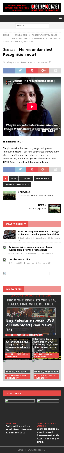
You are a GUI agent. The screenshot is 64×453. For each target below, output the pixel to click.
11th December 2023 (16, 335)
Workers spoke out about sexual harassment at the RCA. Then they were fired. (50, 435)
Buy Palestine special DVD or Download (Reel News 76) (30, 325)
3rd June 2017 (16, 263)
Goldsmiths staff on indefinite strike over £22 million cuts (18, 429)
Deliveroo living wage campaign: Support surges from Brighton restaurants (32, 248)
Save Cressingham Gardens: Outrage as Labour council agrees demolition (38, 233)
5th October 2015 (27, 238)
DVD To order (13, 289)
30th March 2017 (17, 253)
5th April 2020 (43, 354)
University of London (17, 184)
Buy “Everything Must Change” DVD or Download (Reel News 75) (17, 346)
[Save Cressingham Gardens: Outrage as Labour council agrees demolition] (9, 234)
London (26, 178)
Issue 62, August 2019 (46, 371)
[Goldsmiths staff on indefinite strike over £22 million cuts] (20, 410)
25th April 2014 (12, 62)
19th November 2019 (17, 375)
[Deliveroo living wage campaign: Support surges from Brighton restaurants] (4, 247)
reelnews (27, 62)
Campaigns (21, 35)
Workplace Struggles (44, 35)
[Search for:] (32, 25)
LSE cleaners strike (19, 259)
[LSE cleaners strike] (4, 259)
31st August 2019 (44, 375)
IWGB (13, 178)
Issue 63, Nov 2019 (15, 371)
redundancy (42, 178)
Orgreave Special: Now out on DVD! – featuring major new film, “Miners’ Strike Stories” (46, 344)
